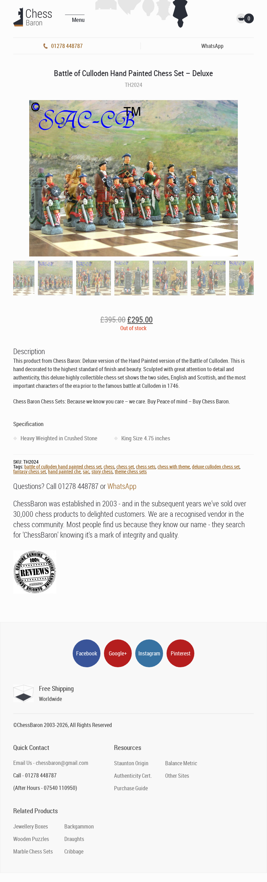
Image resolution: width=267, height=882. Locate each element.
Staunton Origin (131, 763)
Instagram (149, 653)
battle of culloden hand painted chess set (63, 466)
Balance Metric (181, 763)
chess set (125, 466)
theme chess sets (131, 471)
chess (109, 466)
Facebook (86, 653)
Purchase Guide (131, 788)
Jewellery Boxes (30, 826)
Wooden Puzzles (31, 839)
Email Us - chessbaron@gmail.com (50, 763)
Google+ (118, 653)
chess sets (145, 466)
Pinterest (181, 653)
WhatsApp (121, 486)
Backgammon (79, 826)
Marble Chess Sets (33, 851)
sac (86, 471)
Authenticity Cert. (133, 775)
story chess (102, 471)
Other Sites (177, 775)
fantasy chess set (29, 471)
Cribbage (73, 851)
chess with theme (173, 466)
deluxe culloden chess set (216, 466)
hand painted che (64, 471)
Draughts (74, 839)
